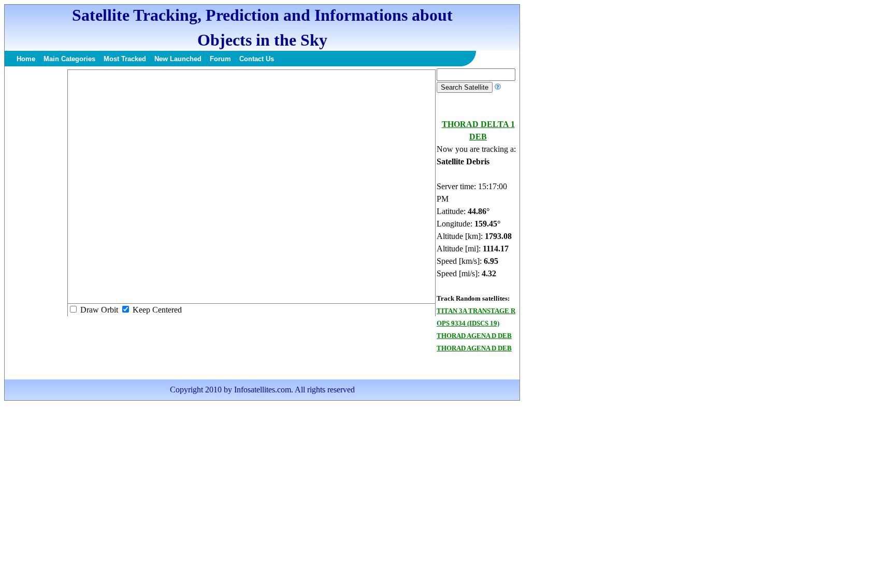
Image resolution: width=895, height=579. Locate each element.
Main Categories (69, 59)
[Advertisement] (36, 223)
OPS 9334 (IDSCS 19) (468, 323)
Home (26, 59)
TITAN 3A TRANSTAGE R (476, 311)
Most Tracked (125, 59)
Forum (220, 59)
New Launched (177, 59)
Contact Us (256, 59)
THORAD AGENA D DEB (474, 336)
